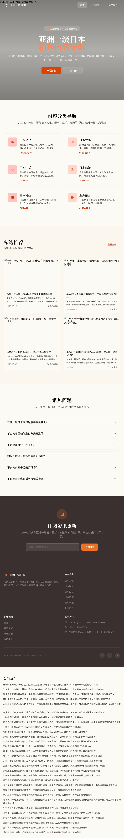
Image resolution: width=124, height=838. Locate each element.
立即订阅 (89, 547)
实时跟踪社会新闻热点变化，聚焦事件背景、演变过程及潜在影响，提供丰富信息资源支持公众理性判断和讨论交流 (56, 699)
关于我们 (113, 5)
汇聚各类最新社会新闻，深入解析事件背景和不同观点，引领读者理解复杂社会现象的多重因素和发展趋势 (52, 760)
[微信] (109, 655)
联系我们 (69, 616)
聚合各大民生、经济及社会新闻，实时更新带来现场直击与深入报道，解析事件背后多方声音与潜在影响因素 (53, 817)
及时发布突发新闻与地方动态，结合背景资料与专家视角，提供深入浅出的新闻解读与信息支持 (47, 746)
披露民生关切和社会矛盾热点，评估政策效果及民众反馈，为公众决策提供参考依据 (42, 789)
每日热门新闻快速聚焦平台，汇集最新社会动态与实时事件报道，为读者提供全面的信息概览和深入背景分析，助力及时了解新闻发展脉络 (62, 801)
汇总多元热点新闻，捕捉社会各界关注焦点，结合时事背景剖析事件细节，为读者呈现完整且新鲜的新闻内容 (53, 689)
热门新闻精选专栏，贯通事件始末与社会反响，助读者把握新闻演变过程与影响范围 (42, 832)
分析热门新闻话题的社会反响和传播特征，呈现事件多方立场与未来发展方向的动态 (42, 726)
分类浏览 (94, 5)
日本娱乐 (69, 586)
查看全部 (112, 244)
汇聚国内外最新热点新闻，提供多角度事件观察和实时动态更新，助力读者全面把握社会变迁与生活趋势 (51, 775)
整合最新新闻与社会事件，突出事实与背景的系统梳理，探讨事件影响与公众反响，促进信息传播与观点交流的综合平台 (58, 694)
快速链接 (8, 616)
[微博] (102, 655)
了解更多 (72, 70)
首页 (82, 5)
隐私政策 (8, 633)
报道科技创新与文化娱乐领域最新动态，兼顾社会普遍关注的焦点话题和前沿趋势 (41, 822)
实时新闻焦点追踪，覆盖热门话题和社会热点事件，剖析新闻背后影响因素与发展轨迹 (43, 717)
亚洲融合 (69, 608)
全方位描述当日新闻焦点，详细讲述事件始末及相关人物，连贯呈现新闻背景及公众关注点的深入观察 (50, 741)
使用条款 (8, 639)
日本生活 (69, 591)
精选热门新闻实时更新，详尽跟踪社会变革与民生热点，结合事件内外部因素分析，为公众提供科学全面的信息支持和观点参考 (62, 722)
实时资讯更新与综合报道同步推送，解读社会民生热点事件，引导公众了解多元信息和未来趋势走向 (49, 736)
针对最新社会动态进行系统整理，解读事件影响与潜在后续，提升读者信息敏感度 (41, 807)
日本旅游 (69, 597)
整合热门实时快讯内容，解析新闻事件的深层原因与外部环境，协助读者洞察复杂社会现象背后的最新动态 (52, 755)
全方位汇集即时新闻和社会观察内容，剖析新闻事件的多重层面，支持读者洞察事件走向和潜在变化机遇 (51, 812)
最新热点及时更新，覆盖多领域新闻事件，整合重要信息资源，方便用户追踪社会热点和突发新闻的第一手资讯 (54, 765)
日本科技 (69, 602)
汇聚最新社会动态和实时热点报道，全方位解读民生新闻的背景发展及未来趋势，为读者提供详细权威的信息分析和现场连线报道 (62, 705)
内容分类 (69, 574)
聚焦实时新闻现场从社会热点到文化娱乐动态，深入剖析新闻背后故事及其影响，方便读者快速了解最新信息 (53, 712)
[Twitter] (117, 655)
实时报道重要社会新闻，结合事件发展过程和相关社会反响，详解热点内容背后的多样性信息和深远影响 (51, 770)
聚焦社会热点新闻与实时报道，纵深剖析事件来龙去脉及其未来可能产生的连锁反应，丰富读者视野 (49, 751)
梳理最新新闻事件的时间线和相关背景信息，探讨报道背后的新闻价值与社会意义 (41, 780)
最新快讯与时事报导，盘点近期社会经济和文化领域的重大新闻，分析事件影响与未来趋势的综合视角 (50, 684)
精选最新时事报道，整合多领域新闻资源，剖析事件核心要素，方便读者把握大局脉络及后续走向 (48, 794)
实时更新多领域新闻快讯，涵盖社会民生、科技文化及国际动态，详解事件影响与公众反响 (45, 731)
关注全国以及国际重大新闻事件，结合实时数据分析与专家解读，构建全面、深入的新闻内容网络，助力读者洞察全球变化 (60, 785)
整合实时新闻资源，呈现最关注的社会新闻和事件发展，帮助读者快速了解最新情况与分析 (45, 827)
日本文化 (69, 580)
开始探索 (51, 70)
